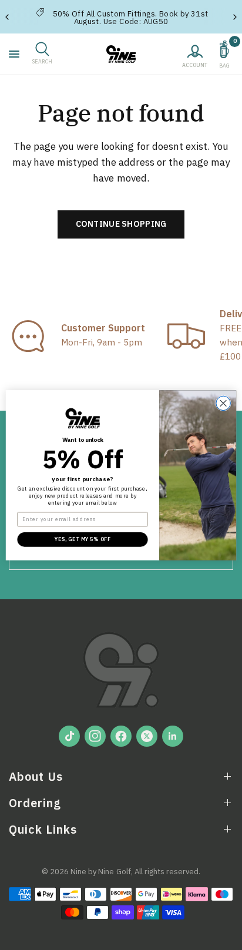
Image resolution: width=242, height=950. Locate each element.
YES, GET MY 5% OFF (82, 539)
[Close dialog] (223, 403)
